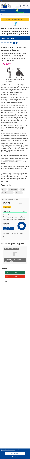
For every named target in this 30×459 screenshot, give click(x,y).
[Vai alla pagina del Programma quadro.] (15, 24)
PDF (16, 276)
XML (16, 272)
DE (2, 43)
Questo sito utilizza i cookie (8, 450)
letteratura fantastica (7, 192)
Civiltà (3, 189)
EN (5, 43)
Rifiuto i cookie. (15, 456)
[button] (20, 5)
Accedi (17, 5)
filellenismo (18, 192)
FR (11, 43)
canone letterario (13, 189)
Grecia (22, 189)
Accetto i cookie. (15, 453)
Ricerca (24, 5)
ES (8, 43)
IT (14, 43)
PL (17, 43)
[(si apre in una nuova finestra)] (6, 5)
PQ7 (4, 14)
